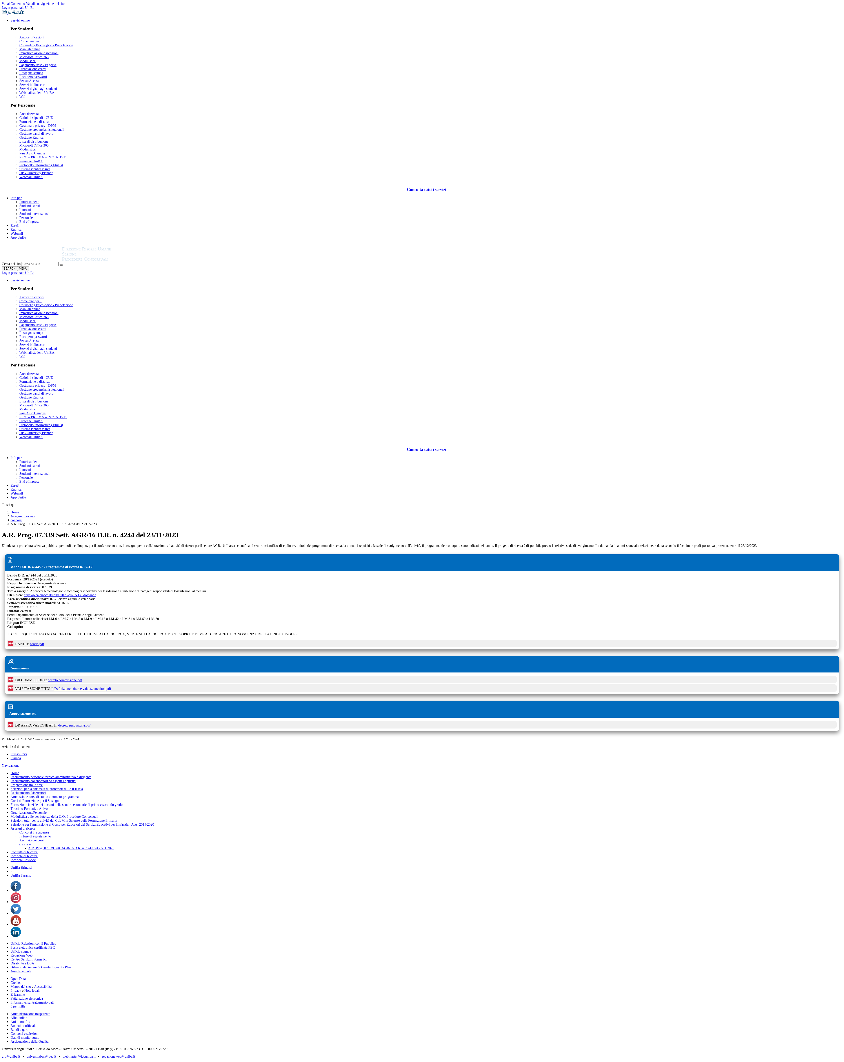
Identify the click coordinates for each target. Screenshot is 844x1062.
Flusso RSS (19, 754)
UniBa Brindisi (21, 867)
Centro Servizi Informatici (29, 959)
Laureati (25, 210)
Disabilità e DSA (22, 963)
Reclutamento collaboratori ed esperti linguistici (43, 781)
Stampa (16, 758)
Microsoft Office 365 (34, 57)
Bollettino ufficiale (23, 1026)
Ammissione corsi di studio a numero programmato (46, 797)
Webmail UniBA (31, 177)
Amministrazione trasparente (30, 1014)
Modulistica (27, 61)
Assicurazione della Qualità (30, 1041)
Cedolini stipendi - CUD (36, 118)
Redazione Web (22, 955)
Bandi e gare (19, 1029)
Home (15, 512)
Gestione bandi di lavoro (36, 133)
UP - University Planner (36, 173)
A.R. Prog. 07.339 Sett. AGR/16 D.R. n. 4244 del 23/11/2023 (71, 848)
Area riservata (29, 114)
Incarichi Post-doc (23, 860)
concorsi (16, 520)
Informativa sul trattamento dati (32, 1002)
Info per (16, 198)
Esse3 (15, 225)
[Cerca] (61, 265)
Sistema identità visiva (34, 169)
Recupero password (33, 77)
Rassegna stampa (31, 73)
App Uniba (18, 237)
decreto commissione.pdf (65, 680)
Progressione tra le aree (27, 785)
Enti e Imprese (29, 221)
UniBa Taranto (21, 875)
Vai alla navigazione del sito (45, 3)
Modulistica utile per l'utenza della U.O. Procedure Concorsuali (54, 816)
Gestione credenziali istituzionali (41, 129)
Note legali (32, 990)
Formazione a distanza (34, 121)
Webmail (17, 233)
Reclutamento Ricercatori (28, 793)
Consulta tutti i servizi (426, 189)
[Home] (97, 259)
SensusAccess (29, 81)
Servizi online (20, 20)
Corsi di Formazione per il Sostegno (35, 801)
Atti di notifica (21, 1022)
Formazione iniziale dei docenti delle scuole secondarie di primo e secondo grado (67, 804)
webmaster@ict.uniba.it (79, 1056)
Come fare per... (30, 41)
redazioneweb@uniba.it (118, 1056)
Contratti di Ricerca (24, 852)
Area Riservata (21, 971)
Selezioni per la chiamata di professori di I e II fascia (47, 789)
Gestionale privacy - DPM (37, 125)
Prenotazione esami (32, 69)
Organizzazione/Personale (29, 812)
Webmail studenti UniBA (37, 92)
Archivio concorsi (31, 840)
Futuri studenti (29, 202)
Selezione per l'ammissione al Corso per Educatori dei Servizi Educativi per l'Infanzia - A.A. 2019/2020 (82, 824)
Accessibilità (42, 986)
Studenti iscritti (29, 206)
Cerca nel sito (11, 264)
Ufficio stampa (21, 951)
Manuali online (29, 49)
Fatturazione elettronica (27, 998)
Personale (26, 217)
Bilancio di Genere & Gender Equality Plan (41, 967)
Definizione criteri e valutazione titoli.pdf (82, 688)
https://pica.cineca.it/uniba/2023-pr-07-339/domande (60, 595)
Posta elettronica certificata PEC (33, 947)
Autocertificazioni (31, 37)
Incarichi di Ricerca (24, 856)
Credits (15, 982)
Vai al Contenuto (13, 3)
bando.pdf (37, 644)
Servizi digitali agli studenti (38, 89)
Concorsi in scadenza (34, 832)
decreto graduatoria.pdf (74, 725)
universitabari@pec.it (41, 1056)
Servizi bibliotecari (32, 85)
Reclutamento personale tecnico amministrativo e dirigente (51, 777)
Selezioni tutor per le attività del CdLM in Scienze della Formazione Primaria (64, 820)
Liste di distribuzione (33, 141)
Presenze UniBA (31, 161)
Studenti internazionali (34, 214)
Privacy (16, 990)
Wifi (22, 96)
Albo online (19, 1018)
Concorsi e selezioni (24, 1033)
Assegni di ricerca (23, 516)
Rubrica (16, 229)
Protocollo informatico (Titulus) (41, 165)
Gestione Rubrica (31, 137)
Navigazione (10, 765)
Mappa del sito (21, 986)
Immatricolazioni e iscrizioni (38, 53)
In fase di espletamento (35, 836)
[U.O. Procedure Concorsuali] (32, 259)
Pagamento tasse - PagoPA (37, 65)
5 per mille (18, 1006)
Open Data (18, 978)
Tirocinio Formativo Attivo (29, 808)
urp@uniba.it (11, 1056)
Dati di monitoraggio (25, 1037)
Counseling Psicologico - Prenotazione (46, 45)
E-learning (18, 994)
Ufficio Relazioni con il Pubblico (33, 943)
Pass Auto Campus (32, 153)
